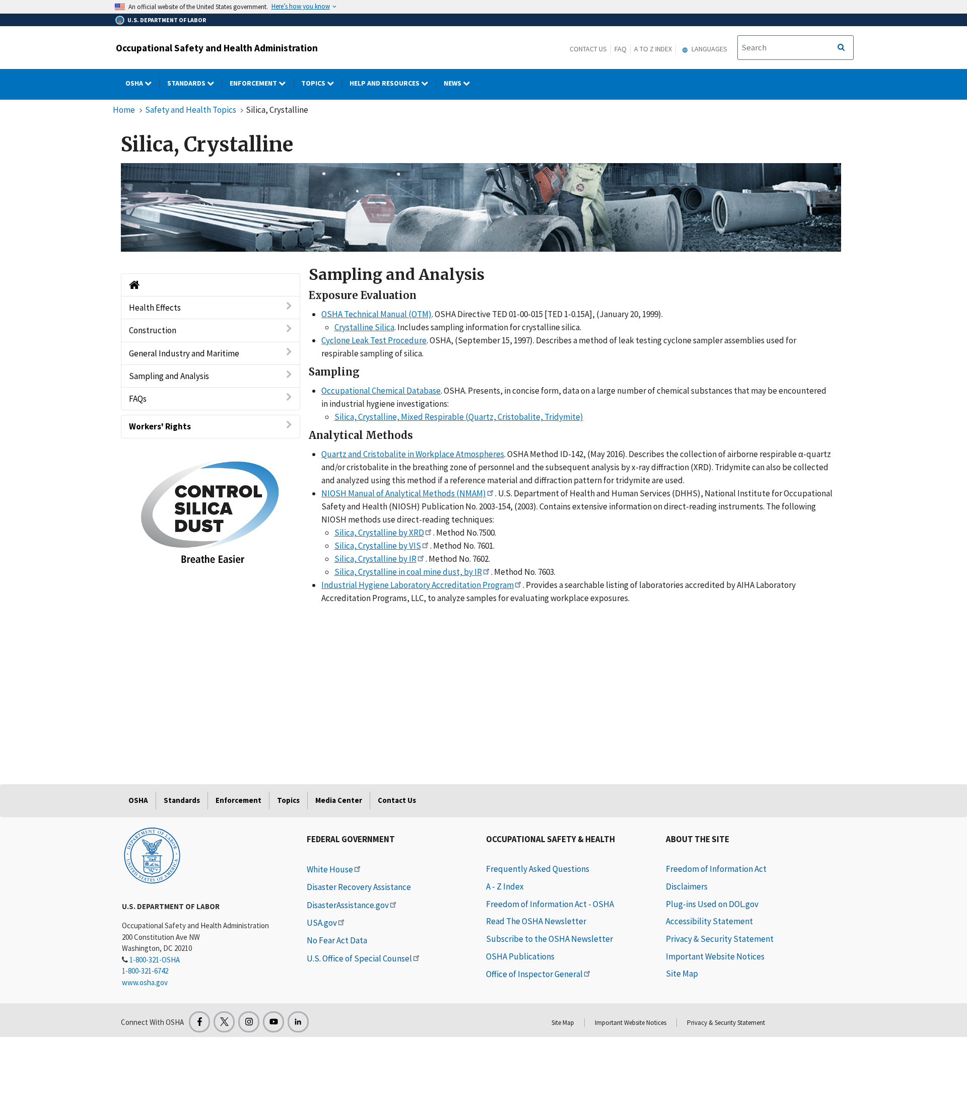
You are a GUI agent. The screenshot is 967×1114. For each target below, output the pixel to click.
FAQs (138, 398)
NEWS (453, 83)
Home (124, 109)
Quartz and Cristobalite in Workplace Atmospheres (412, 454)
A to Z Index (653, 48)
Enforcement (254, 83)
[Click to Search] (841, 48)
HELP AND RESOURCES (385, 83)
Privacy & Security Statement (720, 938)
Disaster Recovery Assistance (359, 887)
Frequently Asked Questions (537, 868)
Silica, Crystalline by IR (375, 558)
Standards (187, 83)
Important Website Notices (715, 956)
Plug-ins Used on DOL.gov (712, 904)
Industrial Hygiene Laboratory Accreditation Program (417, 584)
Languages (708, 48)
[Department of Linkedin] (298, 1021)
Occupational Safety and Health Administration (217, 48)
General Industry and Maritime (184, 353)
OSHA (135, 83)
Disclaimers (687, 886)
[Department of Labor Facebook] (199, 1021)
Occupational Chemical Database (381, 390)
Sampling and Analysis (169, 376)
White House (330, 869)
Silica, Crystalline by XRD (379, 532)
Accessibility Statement (709, 921)
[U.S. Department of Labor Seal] (152, 855)
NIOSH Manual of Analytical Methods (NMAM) (403, 493)
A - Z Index (505, 886)
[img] (481, 207)
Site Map (682, 973)
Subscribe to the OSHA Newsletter (549, 938)
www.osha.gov (145, 982)
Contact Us (588, 48)
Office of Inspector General (534, 974)
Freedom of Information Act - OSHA (550, 904)
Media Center (338, 800)
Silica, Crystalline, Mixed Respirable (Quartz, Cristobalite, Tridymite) (458, 416)
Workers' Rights (160, 426)
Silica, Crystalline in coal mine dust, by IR (408, 571)
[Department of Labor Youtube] (273, 1021)
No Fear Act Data (337, 940)
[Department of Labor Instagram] (248, 1021)
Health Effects (155, 307)
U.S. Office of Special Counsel (359, 958)
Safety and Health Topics (190, 109)
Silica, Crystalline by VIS (377, 545)
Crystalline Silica (364, 327)
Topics (314, 83)
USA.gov (322, 922)
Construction (152, 330)
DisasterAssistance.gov (348, 905)
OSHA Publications (520, 956)
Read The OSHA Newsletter (536, 921)
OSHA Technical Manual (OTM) (376, 314)
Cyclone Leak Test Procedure (374, 340)
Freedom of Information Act (716, 868)
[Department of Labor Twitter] (224, 1021)
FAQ (620, 48)
